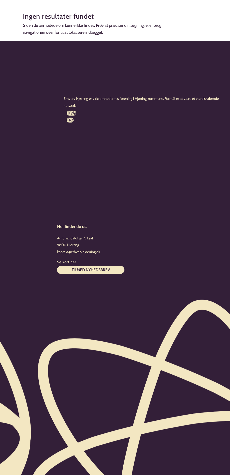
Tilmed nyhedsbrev (91, 270)
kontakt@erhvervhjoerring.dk (78, 252)
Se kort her (66, 262)
